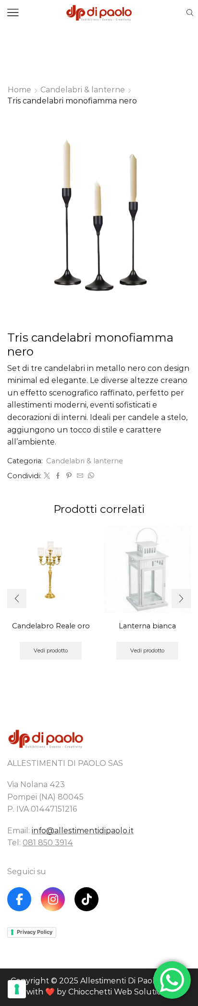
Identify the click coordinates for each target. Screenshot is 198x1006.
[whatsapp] (90, 476)
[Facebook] (57, 476)
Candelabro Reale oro (51, 626)
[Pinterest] (68, 476)
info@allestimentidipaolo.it (83, 830)
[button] (16, 598)
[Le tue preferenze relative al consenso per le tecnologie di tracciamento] (17, 989)
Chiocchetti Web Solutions (119, 991)
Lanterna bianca (147, 626)
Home (19, 89)
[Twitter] (46, 476)
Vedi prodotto (51, 650)
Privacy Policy (34, 932)
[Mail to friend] (80, 476)
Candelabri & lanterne (82, 89)
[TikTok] (86, 899)
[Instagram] (53, 899)
